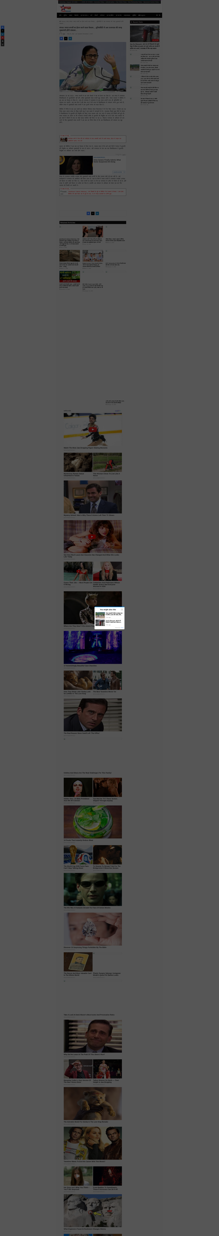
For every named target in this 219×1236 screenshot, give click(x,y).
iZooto (122, 627)
